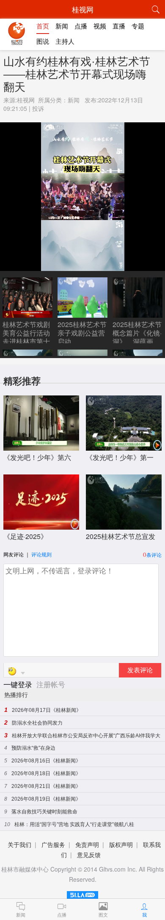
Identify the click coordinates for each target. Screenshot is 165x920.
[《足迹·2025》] (41, 525)
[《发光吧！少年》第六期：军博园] (41, 446)
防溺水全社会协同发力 (37, 723)
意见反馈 (89, 854)
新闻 (74, 100)
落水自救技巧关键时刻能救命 (44, 812)
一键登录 (18, 684)
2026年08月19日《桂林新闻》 (46, 799)
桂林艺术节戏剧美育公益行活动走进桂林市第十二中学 (26, 337)
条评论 (154, 554)
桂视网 (26, 100)
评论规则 (41, 554)
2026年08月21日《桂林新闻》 (46, 786)
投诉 (38, 108)
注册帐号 (50, 684)
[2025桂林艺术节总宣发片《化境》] (124, 525)
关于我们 (19, 844)
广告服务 (53, 844)
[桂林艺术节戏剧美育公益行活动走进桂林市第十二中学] (27, 314)
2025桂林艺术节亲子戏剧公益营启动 (82, 332)
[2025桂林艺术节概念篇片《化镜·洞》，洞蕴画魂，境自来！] (137, 314)
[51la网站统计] (82, 893)
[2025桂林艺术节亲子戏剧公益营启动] (82, 314)
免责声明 (87, 844)
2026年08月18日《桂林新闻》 (46, 773)
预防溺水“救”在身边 (33, 748)
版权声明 (121, 844)
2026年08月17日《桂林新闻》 (46, 710)
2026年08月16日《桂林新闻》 (46, 761)
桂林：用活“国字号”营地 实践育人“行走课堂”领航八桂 (74, 824)
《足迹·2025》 (25, 536)
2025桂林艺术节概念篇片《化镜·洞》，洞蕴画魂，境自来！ (137, 337)
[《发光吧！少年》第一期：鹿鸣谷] (124, 446)
